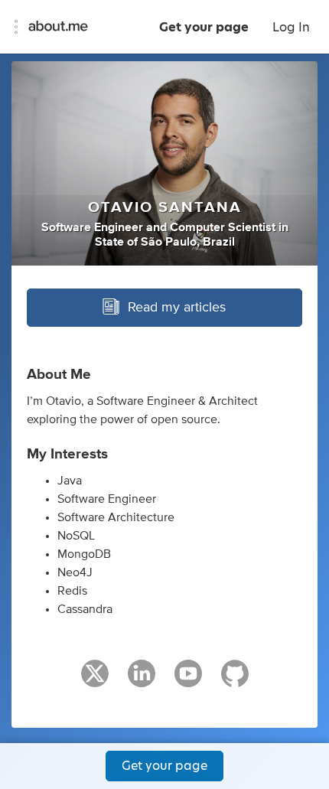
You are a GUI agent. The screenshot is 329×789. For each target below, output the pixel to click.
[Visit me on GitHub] (235, 680)
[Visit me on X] (95, 680)
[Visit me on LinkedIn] (141, 680)
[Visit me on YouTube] (188, 680)
